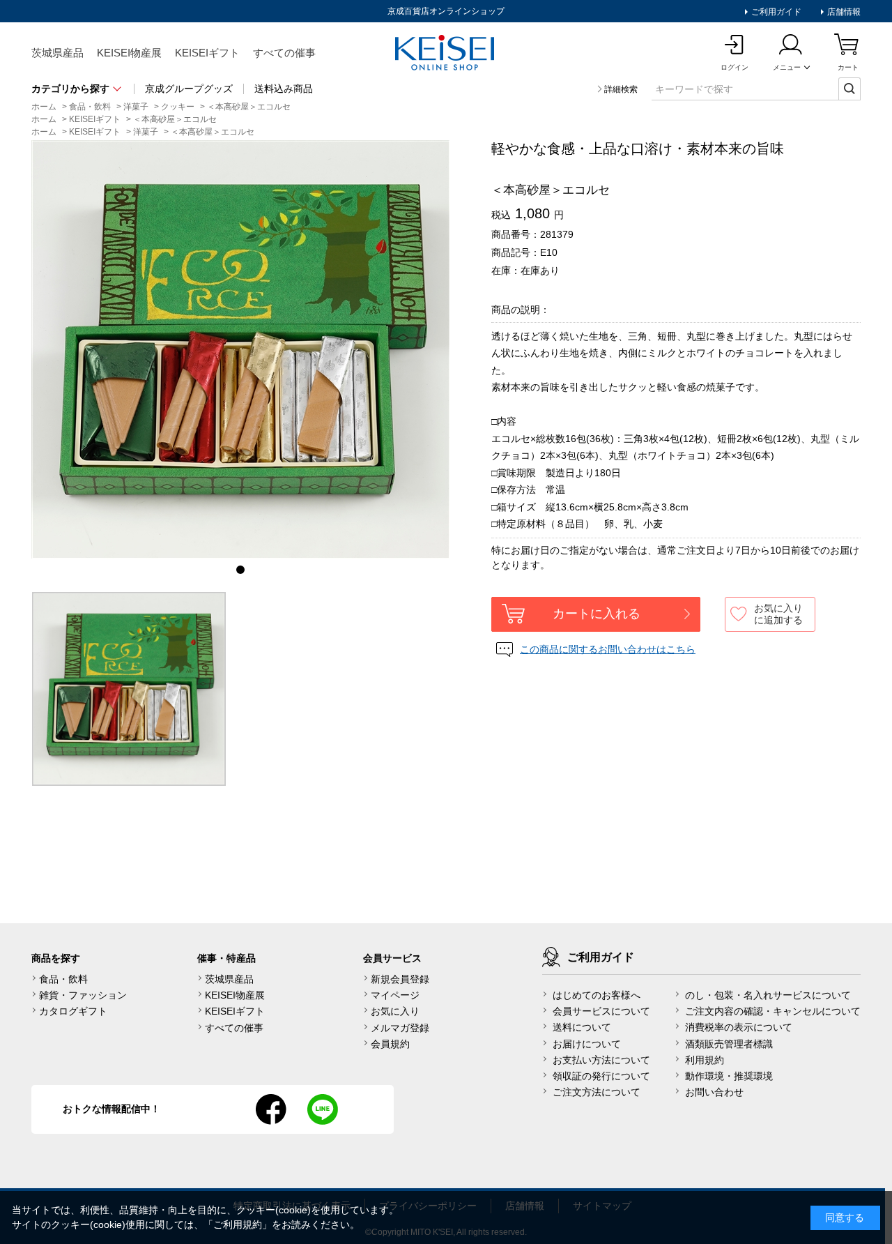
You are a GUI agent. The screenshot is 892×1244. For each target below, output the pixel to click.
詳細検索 (621, 89)
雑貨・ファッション (83, 995)
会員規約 (390, 1043)
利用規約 (704, 1059)
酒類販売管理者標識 (729, 1043)
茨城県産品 (57, 53)
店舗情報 (843, 12)
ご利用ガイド (775, 12)
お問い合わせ (714, 1092)
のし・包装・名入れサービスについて (768, 995)
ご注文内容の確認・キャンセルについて (773, 1011)
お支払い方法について (601, 1059)
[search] (849, 88)
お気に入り (395, 1011)
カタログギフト (73, 1011)
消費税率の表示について (738, 1027)
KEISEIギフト (207, 53)
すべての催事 (284, 53)
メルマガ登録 (400, 1027)
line (322, 1109)
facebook (271, 1109)
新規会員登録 (400, 979)
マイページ (395, 995)
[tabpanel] (240, 349)
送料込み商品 (283, 88)
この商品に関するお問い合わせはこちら (607, 649)
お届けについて (587, 1043)
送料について (582, 1027)
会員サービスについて (601, 1011)
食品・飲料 (63, 979)
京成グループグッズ (189, 88)
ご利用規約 (237, 1224)
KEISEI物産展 (129, 53)
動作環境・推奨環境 (729, 1076)
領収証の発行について (601, 1076)
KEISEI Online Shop (446, 53)
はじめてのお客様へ (596, 995)
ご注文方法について (596, 1092)
